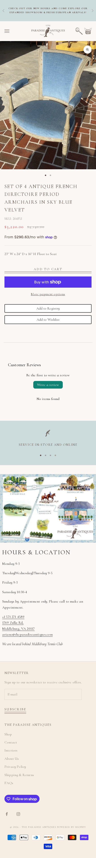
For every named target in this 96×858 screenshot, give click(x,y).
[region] (48, 439)
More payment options (48, 294)
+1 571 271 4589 (13, 617)
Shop (8, 734)
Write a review (48, 385)
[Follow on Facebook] (6, 814)
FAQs (8, 783)
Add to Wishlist (48, 319)
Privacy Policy (15, 766)
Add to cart (48, 269)
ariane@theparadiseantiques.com (27, 634)
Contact (10, 742)
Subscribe (15, 709)
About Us (11, 758)
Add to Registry (48, 308)
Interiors (10, 750)
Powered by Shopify (71, 827)
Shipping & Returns (19, 775)
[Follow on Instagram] (18, 814)
